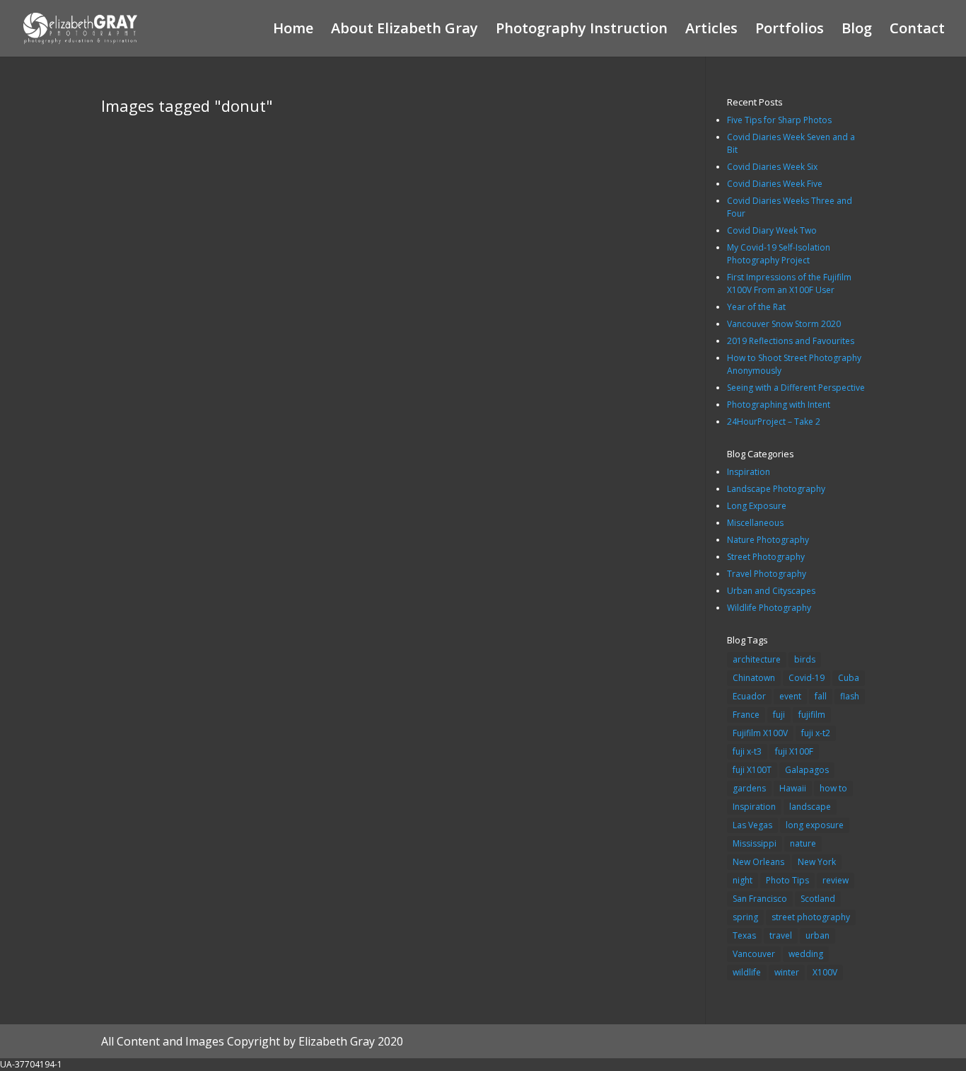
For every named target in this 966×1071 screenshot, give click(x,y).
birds (804, 659)
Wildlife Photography (769, 608)
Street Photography (766, 557)
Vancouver (754, 954)
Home (293, 30)
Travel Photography (766, 574)
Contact (917, 30)
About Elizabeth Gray (404, 30)
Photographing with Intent (778, 405)
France (746, 715)
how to (833, 788)
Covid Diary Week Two (772, 230)
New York (817, 862)
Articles (711, 30)
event (790, 696)
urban (817, 935)
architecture (757, 659)
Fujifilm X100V (760, 733)
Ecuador (749, 696)
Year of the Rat (756, 307)
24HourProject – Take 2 (773, 422)
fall (821, 696)
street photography (811, 917)
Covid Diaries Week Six (772, 167)
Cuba (848, 678)
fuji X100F (794, 751)
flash (849, 696)
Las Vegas (752, 825)
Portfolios (789, 30)
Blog (857, 30)
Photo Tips (787, 880)
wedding (805, 954)
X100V (825, 972)
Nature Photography (768, 540)
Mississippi (754, 843)
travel (780, 935)
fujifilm (811, 715)
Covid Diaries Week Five (774, 184)
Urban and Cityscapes (771, 591)
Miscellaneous (755, 523)
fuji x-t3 (747, 751)
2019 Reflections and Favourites (790, 341)
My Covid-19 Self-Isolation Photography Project (778, 253)
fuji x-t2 (815, 733)
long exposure (815, 825)
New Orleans (758, 862)
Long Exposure (756, 506)
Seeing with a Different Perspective (796, 388)
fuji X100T (752, 770)
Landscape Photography (776, 489)
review (835, 880)
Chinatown (754, 678)
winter (786, 972)
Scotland (818, 899)
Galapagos (807, 770)
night (742, 880)
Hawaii (792, 788)
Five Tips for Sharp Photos (779, 120)
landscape (810, 807)
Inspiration (748, 472)
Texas (744, 935)
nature (803, 843)
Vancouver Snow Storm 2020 (784, 324)
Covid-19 (806, 678)
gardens (749, 788)
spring (745, 917)
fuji (779, 715)
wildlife (747, 972)
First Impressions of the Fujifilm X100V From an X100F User (789, 283)
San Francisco (760, 899)
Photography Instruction (582, 30)
